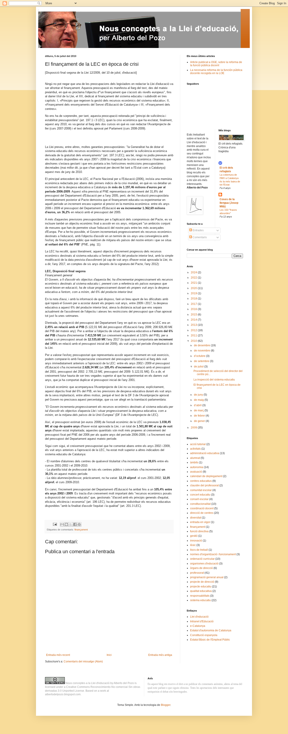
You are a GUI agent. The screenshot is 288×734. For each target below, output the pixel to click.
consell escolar (199, 499)
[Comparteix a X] (70, 524)
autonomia (196, 467)
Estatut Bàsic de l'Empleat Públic (210, 639)
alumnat (195, 458)
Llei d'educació (199, 616)
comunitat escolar (201, 490)
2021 (194, 282)
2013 (194, 324)
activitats (195, 448)
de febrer (200, 415)
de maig (199, 399)
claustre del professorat (204, 485)
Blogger (165, 705)
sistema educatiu (200, 600)
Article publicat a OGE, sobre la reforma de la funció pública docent (216, 64)
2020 (194, 288)
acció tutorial (198, 444)
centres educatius (201, 481)
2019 (194, 293)
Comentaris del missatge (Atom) (83, 661)
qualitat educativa (201, 591)
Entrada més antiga (160, 655)
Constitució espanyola (203, 635)
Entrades (198, 230)
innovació (196, 540)
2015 (194, 314)
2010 (194, 340)
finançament (81, 529)
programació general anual (206, 577)
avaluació (196, 471)
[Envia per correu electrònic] (62, 524)
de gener (200, 421)
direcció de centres (201, 512)
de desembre (202, 345)
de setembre (202, 361)
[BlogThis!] (66, 524)
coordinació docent (202, 508)
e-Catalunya (197, 626)
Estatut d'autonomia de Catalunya (210, 630)
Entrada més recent (58, 655)
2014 (194, 319)
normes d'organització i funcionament (213, 554)
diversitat (195, 517)
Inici (109, 655)
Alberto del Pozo (124, 683)
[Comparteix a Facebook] (75, 524)
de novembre (202, 350)
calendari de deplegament (206, 476)
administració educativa (204, 453)
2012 (194, 330)
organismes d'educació (204, 563)
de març (199, 410)
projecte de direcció (202, 581)
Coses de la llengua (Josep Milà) (229, 203)
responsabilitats (199, 595)
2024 (194, 272)
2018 (194, 298)
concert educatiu (200, 494)
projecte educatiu (200, 586)
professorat (197, 572)
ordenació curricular (202, 558)
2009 (194, 427)
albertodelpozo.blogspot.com (63, 694)
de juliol (199, 366)
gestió (194, 535)
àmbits (194, 462)
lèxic (193, 545)
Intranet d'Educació (202, 621)
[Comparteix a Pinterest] (79, 524)
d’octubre (200, 356)
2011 (194, 335)
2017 (194, 304)
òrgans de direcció (201, 568)
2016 (194, 309)
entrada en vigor (200, 522)
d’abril (198, 405)
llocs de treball (199, 549)
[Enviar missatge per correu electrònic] (55, 524)
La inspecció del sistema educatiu (214, 379)
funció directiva (199, 531)
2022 (194, 277)
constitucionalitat (200, 503)
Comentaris (199, 237)
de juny (199, 394)
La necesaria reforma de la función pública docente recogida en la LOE (216, 71)
